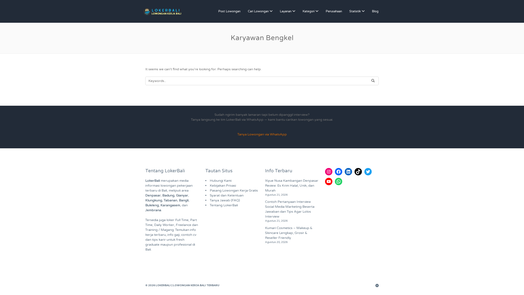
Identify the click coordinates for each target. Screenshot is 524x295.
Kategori (309, 11)
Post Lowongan (229, 11)
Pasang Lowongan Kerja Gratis (234, 190)
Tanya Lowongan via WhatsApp (262, 134)
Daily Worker (164, 225)
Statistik (355, 11)
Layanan (285, 11)
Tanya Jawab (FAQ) (225, 200)
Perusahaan (334, 11)
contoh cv (188, 235)
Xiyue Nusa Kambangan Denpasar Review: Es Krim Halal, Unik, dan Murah (291, 186)
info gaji (173, 235)
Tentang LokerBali (224, 205)
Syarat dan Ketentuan (227, 195)
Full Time (182, 220)
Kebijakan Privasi (223, 186)
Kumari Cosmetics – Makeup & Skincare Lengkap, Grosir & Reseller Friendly (289, 233)
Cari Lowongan (258, 11)
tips (155, 240)
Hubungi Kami (221, 181)
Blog (375, 11)
